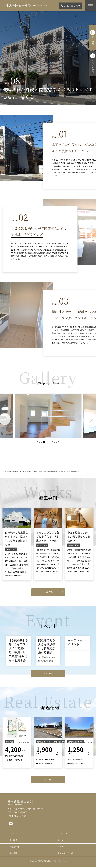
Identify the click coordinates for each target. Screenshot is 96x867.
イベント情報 (92, 66)
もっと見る (48, 592)
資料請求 (92, 40)
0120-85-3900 (72, 5)
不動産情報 (14, 846)
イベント (61, 840)
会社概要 (13, 853)
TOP (11, 833)
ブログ (60, 846)
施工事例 (13, 840)
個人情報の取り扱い (66, 853)
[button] (37, 442)
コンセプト (62, 833)
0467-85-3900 (20, 812)
